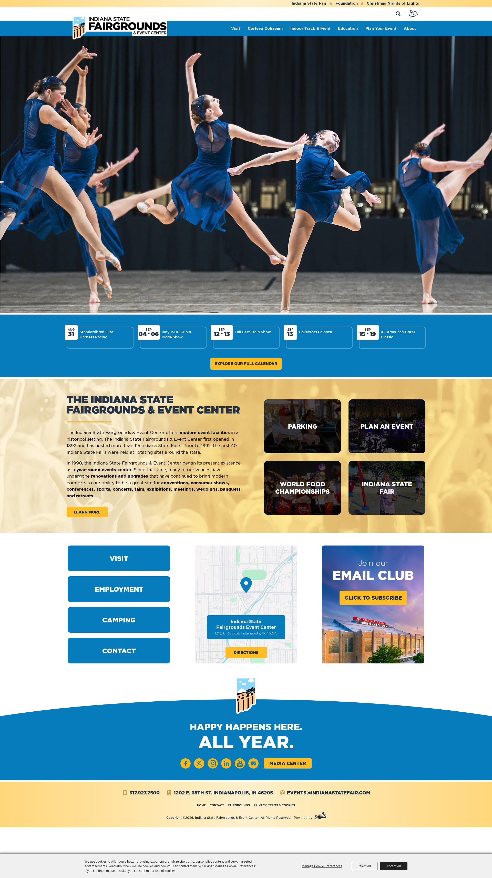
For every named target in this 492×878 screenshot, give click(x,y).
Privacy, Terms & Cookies (274, 805)
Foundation (346, 3)
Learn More (87, 512)
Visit (237, 28)
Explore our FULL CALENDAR (246, 363)
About (411, 28)
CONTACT (119, 650)
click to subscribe (373, 597)
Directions (246, 652)
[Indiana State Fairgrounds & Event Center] (120, 28)
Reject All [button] (364, 866)
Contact (217, 805)
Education (349, 28)
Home (201, 805)
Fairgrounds (239, 805)
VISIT (119, 558)
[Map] (414, 14)
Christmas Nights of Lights (393, 3)
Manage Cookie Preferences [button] (322, 866)
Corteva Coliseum (266, 28)
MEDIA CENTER (287, 763)
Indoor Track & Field (311, 28)
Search (397, 14)
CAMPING (119, 620)
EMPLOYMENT (119, 589)
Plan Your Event (382, 28)
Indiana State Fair (309, 3)
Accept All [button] (394, 866)
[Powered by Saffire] (320, 816)
